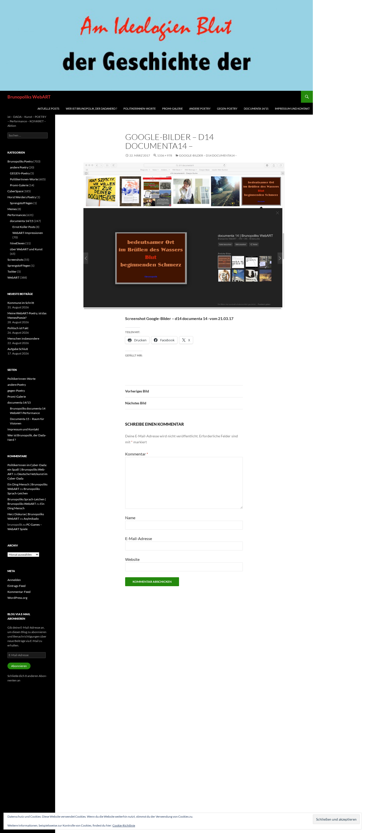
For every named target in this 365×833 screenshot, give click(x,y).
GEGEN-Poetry (20, 173)
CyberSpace (15, 191)
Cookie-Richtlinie (123, 825)
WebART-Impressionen (27, 233)
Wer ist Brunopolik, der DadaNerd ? (91, 108)
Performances (16, 215)
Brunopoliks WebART (29, 96)
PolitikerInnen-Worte (139, 108)
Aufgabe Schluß (17, 349)
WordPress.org (17, 598)
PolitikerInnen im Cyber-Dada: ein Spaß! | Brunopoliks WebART (27, 469)
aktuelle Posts (48, 108)
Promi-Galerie (172, 108)
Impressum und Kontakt (292, 108)
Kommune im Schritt (20, 303)
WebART (13, 277)
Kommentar (136, 453)
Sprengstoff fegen (21, 203)
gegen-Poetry (227, 108)
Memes (12, 209)
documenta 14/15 (256, 108)
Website (132, 559)
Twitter (12, 271)
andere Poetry (200, 108)
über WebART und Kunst (26, 249)
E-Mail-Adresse (138, 538)
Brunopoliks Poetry (20, 161)
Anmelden (14, 580)
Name (130, 517)
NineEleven (17, 243)
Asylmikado (31, 518)
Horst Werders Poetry (21, 197)
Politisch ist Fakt (17, 328)
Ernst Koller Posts (23, 227)
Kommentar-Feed (19, 592)
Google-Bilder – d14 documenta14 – (208, 155)
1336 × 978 (164, 155)
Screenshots (15, 259)
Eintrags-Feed (16, 586)
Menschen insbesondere (23, 338)
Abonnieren (19, 666)
